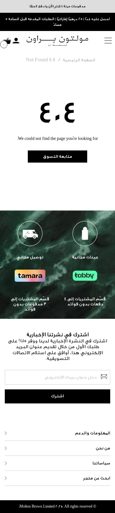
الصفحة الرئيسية (79, 59)
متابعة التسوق (57, 156)
